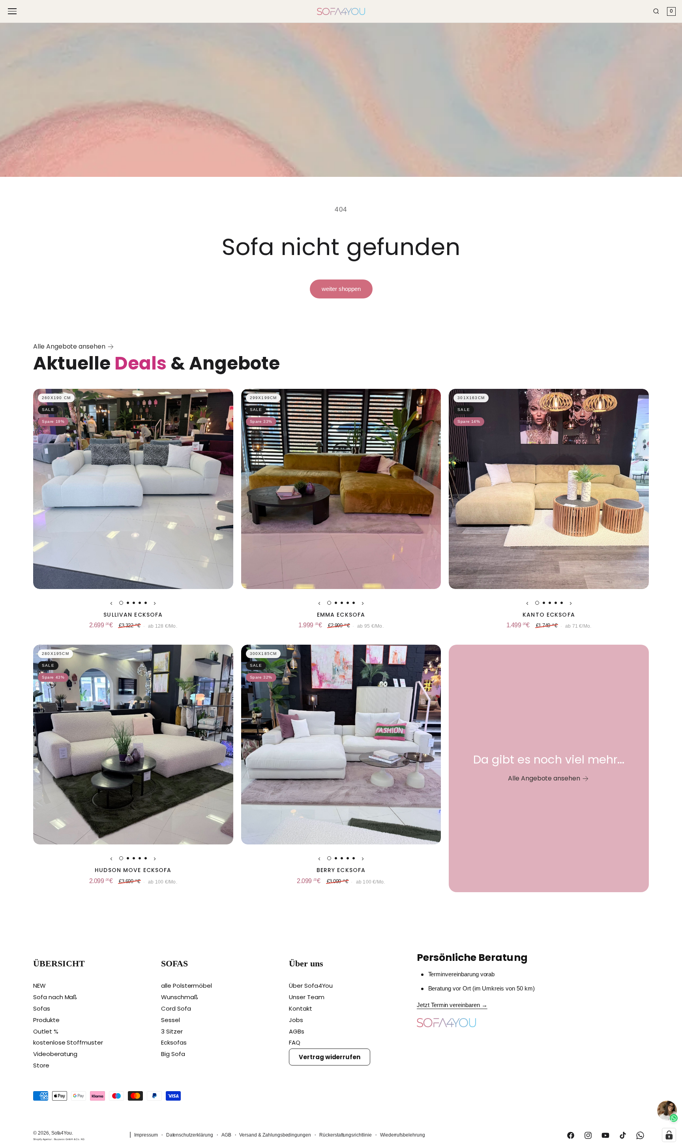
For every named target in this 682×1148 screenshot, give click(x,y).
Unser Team (306, 997)
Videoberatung (55, 1054)
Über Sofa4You (311, 985)
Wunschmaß (179, 997)
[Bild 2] (128, 603)
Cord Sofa (176, 1008)
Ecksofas (174, 1042)
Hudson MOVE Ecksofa (133, 870)
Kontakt (300, 1008)
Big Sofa (173, 1054)
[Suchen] (656, 11)
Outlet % (45, 1031)
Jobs (296, 1020)
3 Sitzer (172, 1031)
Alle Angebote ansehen (69, 346)
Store (41, 1065)
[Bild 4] (140, 603)
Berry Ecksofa (341, 870)
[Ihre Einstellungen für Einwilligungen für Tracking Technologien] (669, 1135)
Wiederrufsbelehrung (402, 1135)
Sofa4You (61, 1133)
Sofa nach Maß (55, 997)
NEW (39, 985)
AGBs (296, 1031)
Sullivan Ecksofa (133, 615)
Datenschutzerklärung (189, 1135)
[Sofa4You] (341, 11)
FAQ (294, 1042)
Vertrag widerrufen (329, 1057)
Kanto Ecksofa (549, 615)
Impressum (146, 1135)
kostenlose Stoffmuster (68, 1042)
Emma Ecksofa (341, 615)
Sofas (41, 1008)
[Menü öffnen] (13, 11)
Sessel (170, 1020)
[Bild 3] (134, 603)
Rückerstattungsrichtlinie (345, 1135)
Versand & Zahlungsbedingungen (275, 1135)
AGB (226, 1135)
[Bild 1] (121, 603)
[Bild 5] (145, 603)
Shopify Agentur (42, 1139)
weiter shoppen (341, 288)
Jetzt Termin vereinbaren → (452, 1005)
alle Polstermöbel (186, 985)
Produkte (46, 1020)
